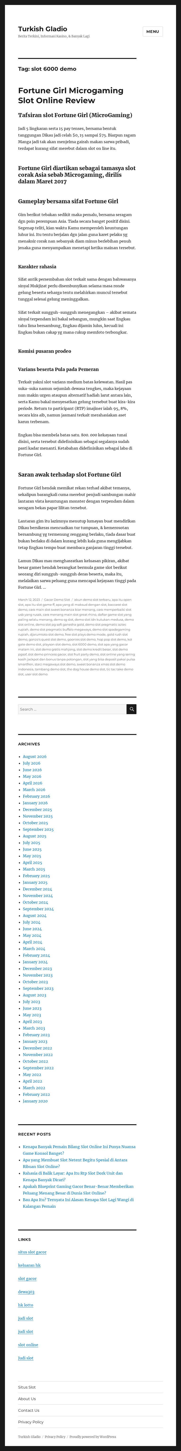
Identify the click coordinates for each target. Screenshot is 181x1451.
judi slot (25, 1318)
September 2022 (38, 1068)
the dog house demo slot (86, 669)
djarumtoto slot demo (47, 634)
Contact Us (28, 1410)
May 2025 (32, 856)
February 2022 (36, 1094)
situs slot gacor (32, 1252)
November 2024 (38, 895)
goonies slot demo (81, 639)
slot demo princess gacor (47, 654)
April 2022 (32, 1081)
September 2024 (38, 909)
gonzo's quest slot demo (47, 639)
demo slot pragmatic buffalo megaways (60, 629)
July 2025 (31, 842)
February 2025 (36, 875)
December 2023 (37, 968)
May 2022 (32, 1074)
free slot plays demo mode (85, 634)
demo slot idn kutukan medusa (99, 619)
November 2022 (38, 1054)
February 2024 (36, 955)
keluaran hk (29, 1265)
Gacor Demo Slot (57, 600)
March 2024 (34, 948)
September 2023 (38, 988)
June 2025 (32, 849)
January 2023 (35, 1041)
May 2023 (32, 1015)
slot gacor (27, 1278)
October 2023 (35, 981)
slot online (28, 1344)
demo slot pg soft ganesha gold (60, 624)
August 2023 (34, 995)
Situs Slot (27, 1387)
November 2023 (38, 975)
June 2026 (32, 769)
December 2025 (37, 809)
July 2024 (31, 922)
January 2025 (35, 882)
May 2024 (32, 935)
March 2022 (34, 1087)
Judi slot (25, 1358)
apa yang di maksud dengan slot (81, 604)
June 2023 (32, 1008)
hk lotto (25, 1305)
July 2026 (32, 763)
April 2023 (32, 1021)
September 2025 (38, 829)
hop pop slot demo (111, 639)
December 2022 (37, 1048)
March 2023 (34, 1028)
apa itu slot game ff (39, 604)
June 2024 (32, 928)
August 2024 (34, 915)
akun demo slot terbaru (92, 600)
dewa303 (26, 1291)
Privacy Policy (31, 1422)
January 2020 (35, 1101)
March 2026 (34, 789)
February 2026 (36, 796)
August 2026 (35, 756)
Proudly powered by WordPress (93, 1437)
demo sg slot (63, 619)
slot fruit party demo (83, 654)
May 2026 (32, 776)
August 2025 (34, 836)
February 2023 (36, 1034)
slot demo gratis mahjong (55, 649)
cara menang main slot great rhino (69, 614)
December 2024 (37, 889)
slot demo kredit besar (94, 649)
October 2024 (35, 902)
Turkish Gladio (42, 29)
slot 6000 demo (84, 644)
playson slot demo (57, 644)
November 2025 (38, 816)
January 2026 (35, 803)
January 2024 (35, 962)
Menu (152, 31)
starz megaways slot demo (55, 664)
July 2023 (31, 1001)
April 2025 (32, 862)
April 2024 (32, 942)
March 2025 (34, 869)
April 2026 (32, 783)
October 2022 (35, 1061)
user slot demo (36, 674)
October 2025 (35, 822)
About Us (27, 1399)
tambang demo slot (50, 669)
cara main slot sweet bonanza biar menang (62, 609)
